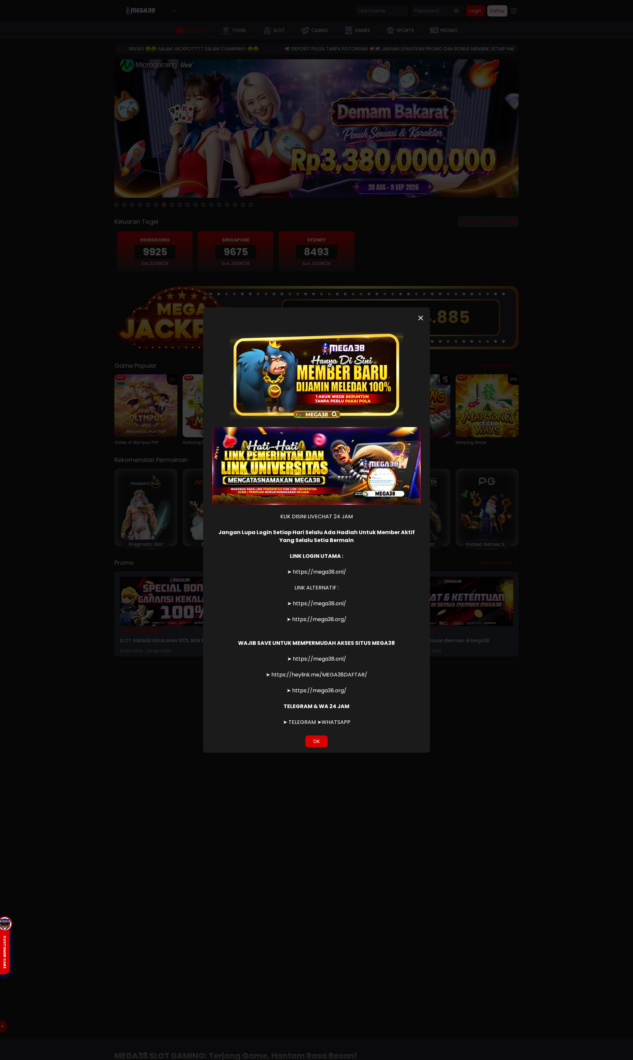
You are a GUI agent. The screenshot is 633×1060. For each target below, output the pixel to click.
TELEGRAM (302, 722)
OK (316, 741)
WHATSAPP (335, 722)
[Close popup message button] (421, 318)
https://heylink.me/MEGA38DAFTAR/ (319, 674)
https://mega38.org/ (319, 619)
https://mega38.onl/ (319, 572)
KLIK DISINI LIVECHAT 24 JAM (316, 516)
